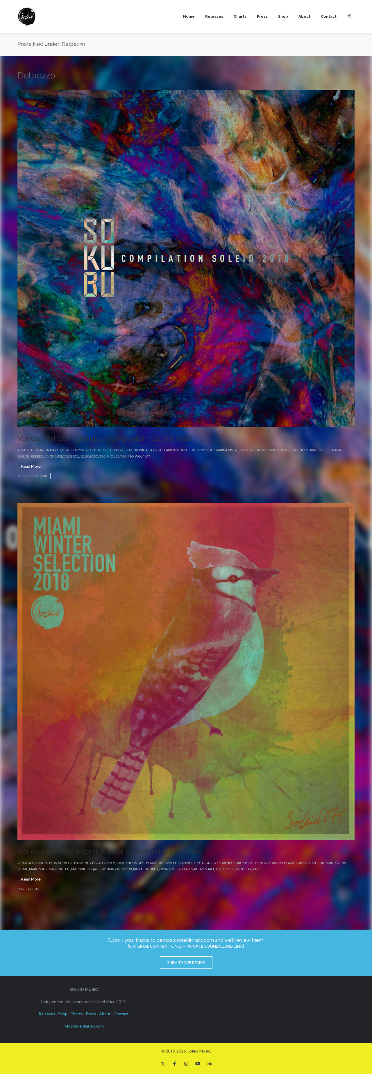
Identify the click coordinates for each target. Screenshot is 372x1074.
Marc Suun (38, 869)
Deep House (97, 450)
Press (262, 16)
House (182, 450)
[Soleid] (26, 16)
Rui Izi (199, 869)
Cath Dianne (78, 863)
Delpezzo (116, 450)
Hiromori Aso (271, 863)
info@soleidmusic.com (84, 1025)
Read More (31, 466)
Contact (329, 16)
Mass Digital (250, 450)
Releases (214, 16)
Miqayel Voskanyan (104, 869)
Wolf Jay (142, 456)
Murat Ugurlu (318, 450)
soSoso (91, 456)
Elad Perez (184, 863)
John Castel (306, 863)
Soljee (78, 456)
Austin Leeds (28, 450)
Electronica (136, 450)
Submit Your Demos (186, 962)
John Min (325, 863)
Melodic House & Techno (283, 450)
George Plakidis (162, 450)
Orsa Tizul (168, 869)
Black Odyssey (74, 450)
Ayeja (44, 450)
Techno (127, 456)
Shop (283, 16)
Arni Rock (25, 863)
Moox (127, 869)
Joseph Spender (202, 450)
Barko (55, 450)
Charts (240, 16)
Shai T (209, 869)
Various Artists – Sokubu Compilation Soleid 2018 (104, 438)
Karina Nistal (227, 450)
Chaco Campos (102, 863)
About (304, 16)
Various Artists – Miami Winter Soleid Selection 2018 (109, 851)
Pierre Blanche (43, 456)
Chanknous (127, 863)
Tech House (109, 456)
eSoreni (223, 863)
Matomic (78, 869)
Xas (255, 869)
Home (189, 16)
